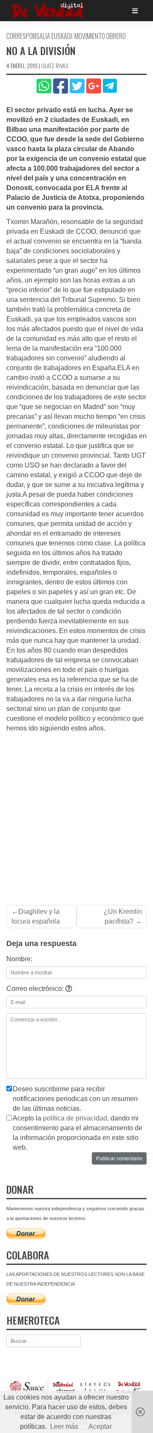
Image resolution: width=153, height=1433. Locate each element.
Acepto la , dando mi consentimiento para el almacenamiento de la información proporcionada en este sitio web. (77, 1133)
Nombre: (19, 959)
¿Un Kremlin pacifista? (123, 916)
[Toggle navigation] (135, 10)
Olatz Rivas (54, 65)
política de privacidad (75, 1118)
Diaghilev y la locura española (35, 916)
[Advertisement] (76, 814)
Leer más (64, 1426)
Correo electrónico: (35, 988)
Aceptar (100, 1426)
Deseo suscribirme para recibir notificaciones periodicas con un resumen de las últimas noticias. (75, 1098)
